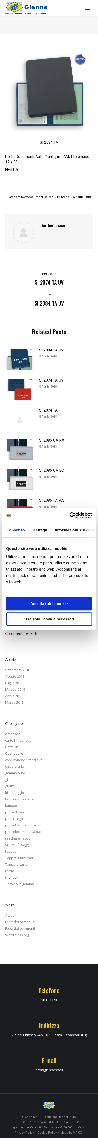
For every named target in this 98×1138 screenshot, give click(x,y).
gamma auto (15, 773)
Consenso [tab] (15, 530)
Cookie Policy (47, 1132)
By (63, 197)
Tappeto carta (16, 864)
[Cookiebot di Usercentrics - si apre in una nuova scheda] (70, 515)
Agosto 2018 (14, 676)
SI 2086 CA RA (51, 440)
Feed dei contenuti (19, 921)
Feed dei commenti (20, 928)
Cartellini (12, 746)
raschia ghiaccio (18, 838)
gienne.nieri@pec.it (27, 1127)
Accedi (10, 915)
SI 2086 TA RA (51, 500)
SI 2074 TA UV (51, 380)
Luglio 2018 (13, 683)
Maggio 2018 (15, 689)
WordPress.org (17, 934)
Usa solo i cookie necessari (49, 619)
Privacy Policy (24, 1132)
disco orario (14, 766)
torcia (9, 871)
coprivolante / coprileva (24, 760)
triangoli (11, 877)
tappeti (10, 851)
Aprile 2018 (13, 696)
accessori (12, 733)
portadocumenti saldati (37, 197)
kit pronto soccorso (20, 799)
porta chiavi (14, 812)
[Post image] (19, 359)
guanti (10, 786)
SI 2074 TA (48, 410)
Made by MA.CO (71, 1132)
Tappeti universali (19, 857)
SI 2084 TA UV (51, 350)
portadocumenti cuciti (22, 825)
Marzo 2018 (14, 702)
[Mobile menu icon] (87, 8)
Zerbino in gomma (19, 884)
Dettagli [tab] (40, 530)
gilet (8, 779)
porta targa (14, 818)
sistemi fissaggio (18, 844)
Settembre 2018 (17, 669)
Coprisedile (14, 753)
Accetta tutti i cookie (49, 603)
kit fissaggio (14, 792)
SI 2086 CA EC (51, 470)
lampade (12, 805)
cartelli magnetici (18, 740)
